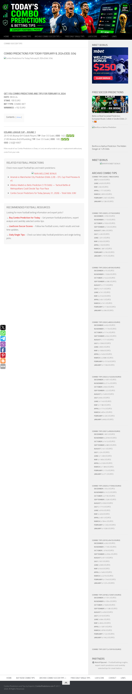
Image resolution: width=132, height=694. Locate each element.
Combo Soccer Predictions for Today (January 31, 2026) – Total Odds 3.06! (43, 193)
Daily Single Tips (17, 234)
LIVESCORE (92, 36)
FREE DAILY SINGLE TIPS (74, 36)
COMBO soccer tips (13, 43)
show (19, 117)
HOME (6, 36)
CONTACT (104, 36)
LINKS (114, 36)
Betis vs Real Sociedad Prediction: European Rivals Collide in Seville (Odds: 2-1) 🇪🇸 (109, 118)
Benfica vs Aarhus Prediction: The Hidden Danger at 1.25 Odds (109, 147)
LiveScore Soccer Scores (21, 226)
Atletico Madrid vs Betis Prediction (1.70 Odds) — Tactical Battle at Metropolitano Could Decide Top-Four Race (40, 186)
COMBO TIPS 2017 (99, 649)
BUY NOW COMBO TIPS (22, 36)
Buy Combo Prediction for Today (24, 217)
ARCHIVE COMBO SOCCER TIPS (47, 36)
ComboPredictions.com (45, 686)
